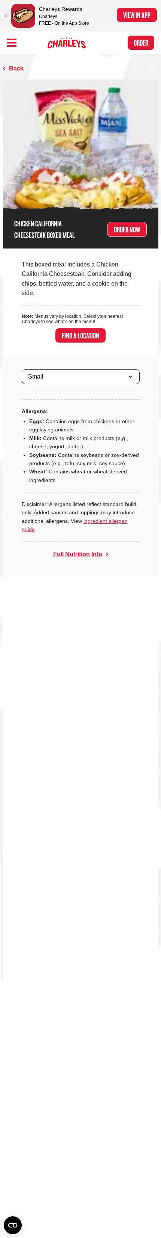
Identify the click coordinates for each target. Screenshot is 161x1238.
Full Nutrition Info (77, 554)
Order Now (127, 229)
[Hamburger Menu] (11, 43)
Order (141, 43)
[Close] (5, 15)
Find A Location (80, 335)
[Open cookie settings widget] (13, 1225)
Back (16, 68)
